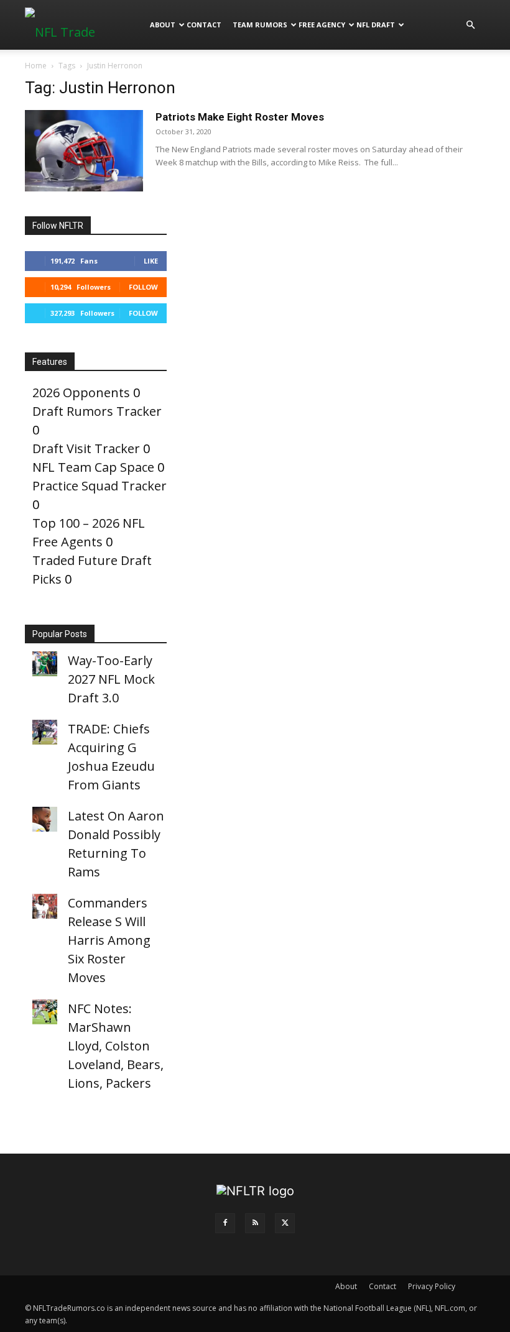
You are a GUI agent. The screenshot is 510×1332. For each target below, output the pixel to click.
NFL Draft (375, 24)
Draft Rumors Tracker (97, 411)
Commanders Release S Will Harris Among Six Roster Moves (109, 940)
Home (36, 65)
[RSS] (255, 1223)
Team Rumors (260, 24)
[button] (470, 24)
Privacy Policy (431, 1286)
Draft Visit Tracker (86, 448)
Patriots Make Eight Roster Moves (239, 117)
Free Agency (322, 24)
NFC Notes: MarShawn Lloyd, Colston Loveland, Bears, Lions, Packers (116, 1045)
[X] (285, 1223)
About (162, 24)
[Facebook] (225, 1223)
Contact (204, 24)
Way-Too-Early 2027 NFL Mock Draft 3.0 (111, 679)
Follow (143, 287)
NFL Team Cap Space (93, 467)
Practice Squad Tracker (99, 485)
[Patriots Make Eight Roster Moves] (84, 150)
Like (151, 260)
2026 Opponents (81, 392)
